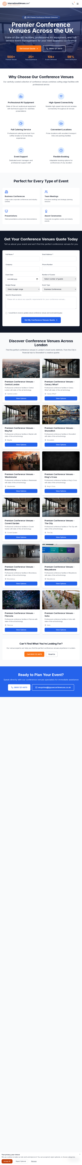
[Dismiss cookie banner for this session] (79, 1154)
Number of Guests (48, 275)
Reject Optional (21, 1161)
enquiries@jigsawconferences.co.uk (54, 687)
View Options (21, 398)
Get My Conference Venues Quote (39, 320)
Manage (34, 1161)
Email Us (51, 654)
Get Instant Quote (27, 49)
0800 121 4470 (55, 49)
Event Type (46, 285)
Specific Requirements (13, 295)
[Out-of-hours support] (73, 4)
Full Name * (10, 254)
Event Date (9, 275)
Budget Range (11, 285)
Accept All (7, 1161)
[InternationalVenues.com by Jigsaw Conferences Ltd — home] (16, 4)
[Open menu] (78, 4)
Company (9, 264)
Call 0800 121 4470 (34, 654)
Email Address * (47, 254)
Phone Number (47, 264)
